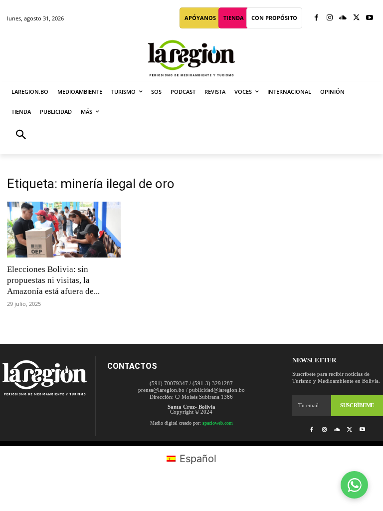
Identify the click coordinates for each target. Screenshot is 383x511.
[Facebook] (316, 18)
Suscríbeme (357, 405)
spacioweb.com (217, 423)
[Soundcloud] (343, 18)
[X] (356, 18)
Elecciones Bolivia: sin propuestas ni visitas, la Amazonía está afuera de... (53, 280)
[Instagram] (330, 18)
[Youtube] (369, 18)
